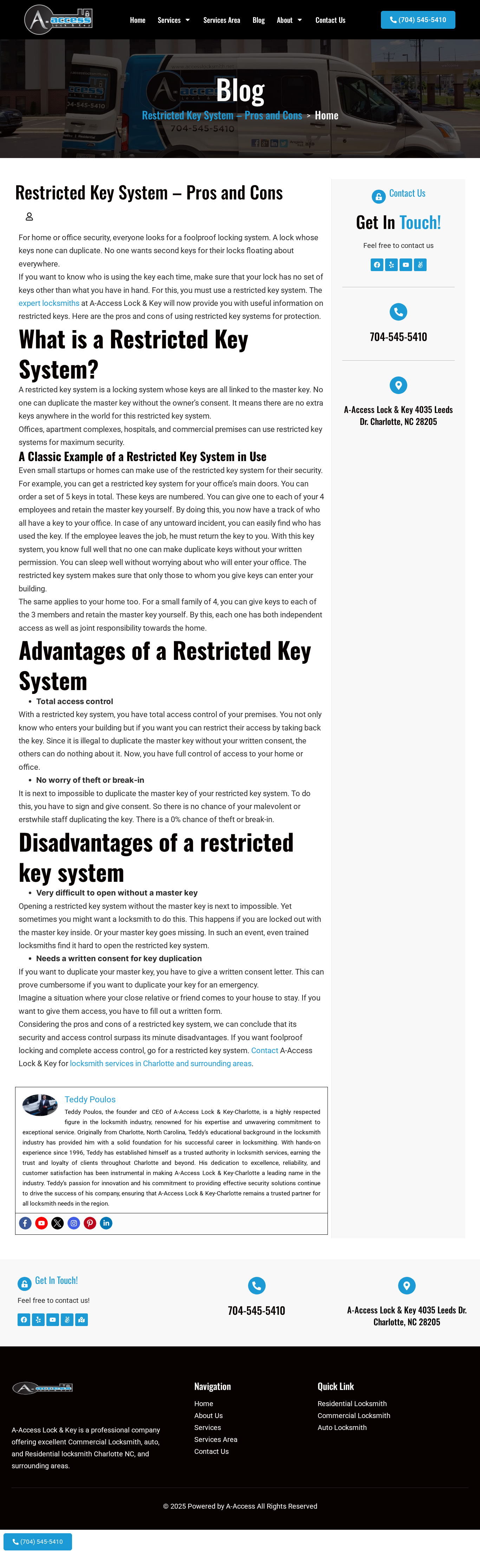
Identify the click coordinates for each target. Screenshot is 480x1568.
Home (137, 19)
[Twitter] (57, 1223)
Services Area (221, 19)
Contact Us (330, 19)
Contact (264, 1050)
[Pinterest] (90, 1223)
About (285, 19)
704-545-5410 (398, 336)
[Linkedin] (106, 1223)
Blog (259, 19)
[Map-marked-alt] (81, 1319)
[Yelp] (391, 264)
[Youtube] (41, 1223)
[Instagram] (73, 1223)
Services (169, 19)
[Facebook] (25, 1223)
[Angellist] (420, 264)
